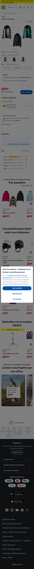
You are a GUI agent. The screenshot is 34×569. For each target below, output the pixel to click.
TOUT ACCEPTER (17, 288)
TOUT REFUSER (17, 299)
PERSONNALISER (17, 294)
